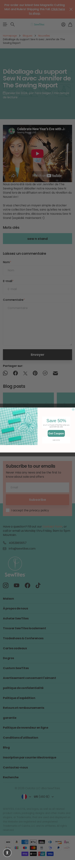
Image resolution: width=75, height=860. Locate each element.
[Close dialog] (73, 409)
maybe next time (56, 440)
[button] (7, 852)
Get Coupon (56, 433)
